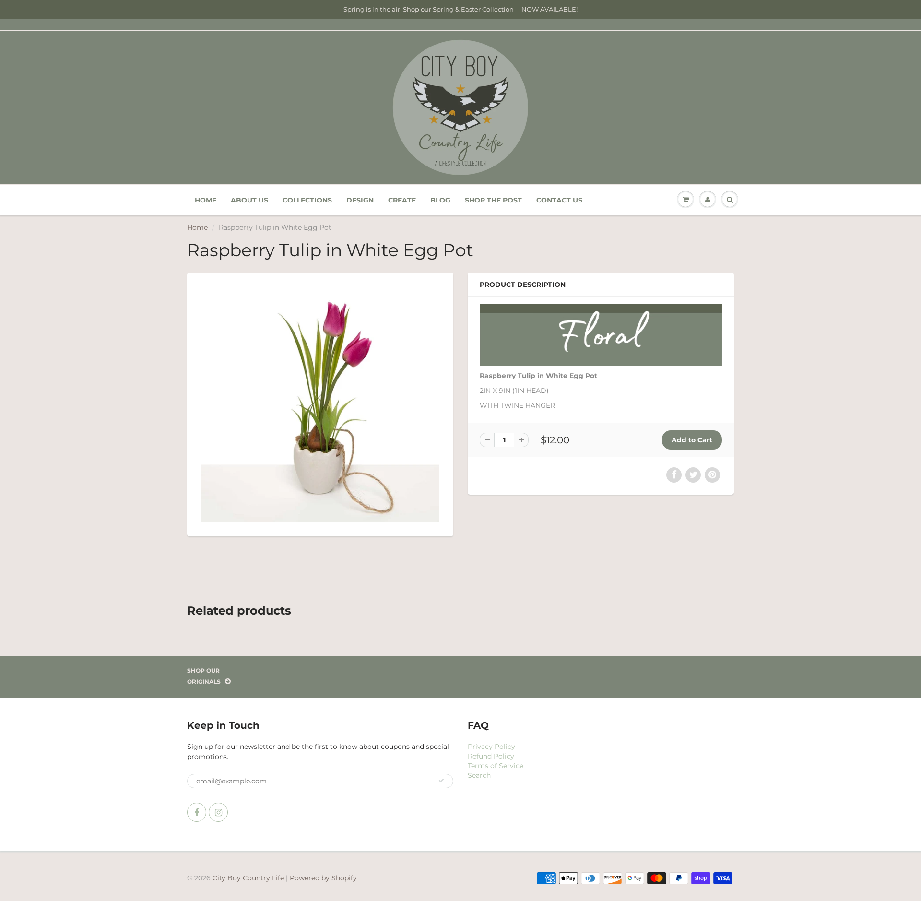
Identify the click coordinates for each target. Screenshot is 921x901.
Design (360, 200)
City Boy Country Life (248, 878)
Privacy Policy (491, 746)
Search (479, 775)
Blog (440, 200)
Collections (307, 200)
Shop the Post (493, 200)
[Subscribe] (441, 780)
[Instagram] (218, 812)
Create (402, 200)
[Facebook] (196, 812)
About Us (249, 200)
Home (205, 200)
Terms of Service (495, 765)
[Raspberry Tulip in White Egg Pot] (320, 403)
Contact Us (559, 200)
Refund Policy (491, 756)
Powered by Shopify (323, 878)
